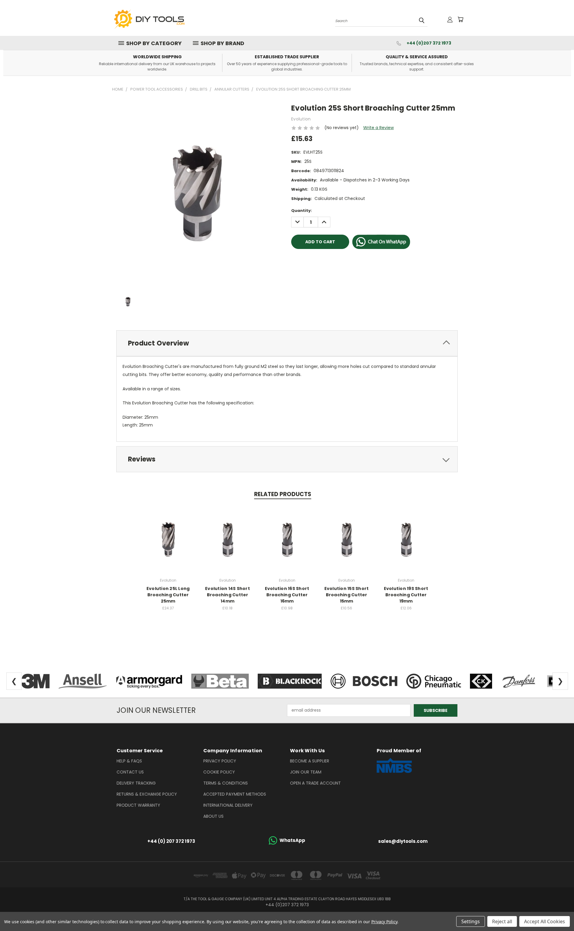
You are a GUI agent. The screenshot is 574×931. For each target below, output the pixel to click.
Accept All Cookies (544, 921)
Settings (470, 921)
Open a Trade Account (315, 783)
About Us (213, 816)
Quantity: (301, 210)
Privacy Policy (219, 761)
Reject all (502, 921)
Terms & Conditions (225, 783)
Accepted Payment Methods (234, 794)
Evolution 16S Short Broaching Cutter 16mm (287, 594)
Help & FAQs (129, 761)
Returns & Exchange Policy (147, 794)
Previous (558, 912)
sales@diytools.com (403, 841)
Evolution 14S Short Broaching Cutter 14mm (227, 594)
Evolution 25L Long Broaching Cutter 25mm (168, 594)
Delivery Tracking (136, 783)
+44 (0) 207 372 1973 (171, 841)
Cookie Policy (219, 772)
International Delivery (228, 805)
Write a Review (378, 128)
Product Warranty (138, 805)
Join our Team (305, 772)
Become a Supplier (309, 761)
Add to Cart (168, 538)
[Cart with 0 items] (460, 19)
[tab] (287, 343)
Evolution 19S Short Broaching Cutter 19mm (406, 594)
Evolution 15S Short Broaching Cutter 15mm (346, 594)
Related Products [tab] (282, 494)
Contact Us (130, 772)
